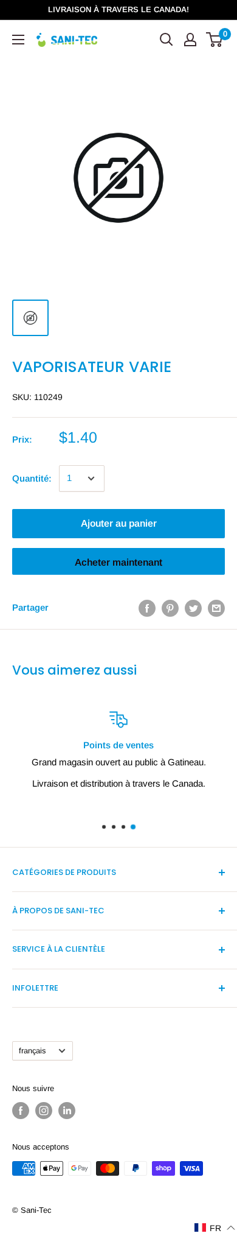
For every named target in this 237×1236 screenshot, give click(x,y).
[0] (214, 39)
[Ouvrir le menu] (18, 39)
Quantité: (32, 478)
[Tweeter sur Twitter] (193, 608)
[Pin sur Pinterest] (170, 608)
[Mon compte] (190, 39)
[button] (215, 1228)
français (32, 1050)
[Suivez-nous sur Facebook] (20, 1110)
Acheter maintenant (118, 562)
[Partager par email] (216, 608)
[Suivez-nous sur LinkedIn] (66, 1110)
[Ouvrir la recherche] (166, 39)
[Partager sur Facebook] (147, 608)
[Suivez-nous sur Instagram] (43, 1110)
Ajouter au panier (119, 523)
